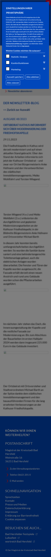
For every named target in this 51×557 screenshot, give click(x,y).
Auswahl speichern (15, 77)
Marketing (16, 69)
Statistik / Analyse (19, 56)
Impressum (25, 46)
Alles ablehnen (32, 77)
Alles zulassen (13, 83)
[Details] (44, 56)
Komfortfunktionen (20, 63)
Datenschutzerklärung (14, 44)
